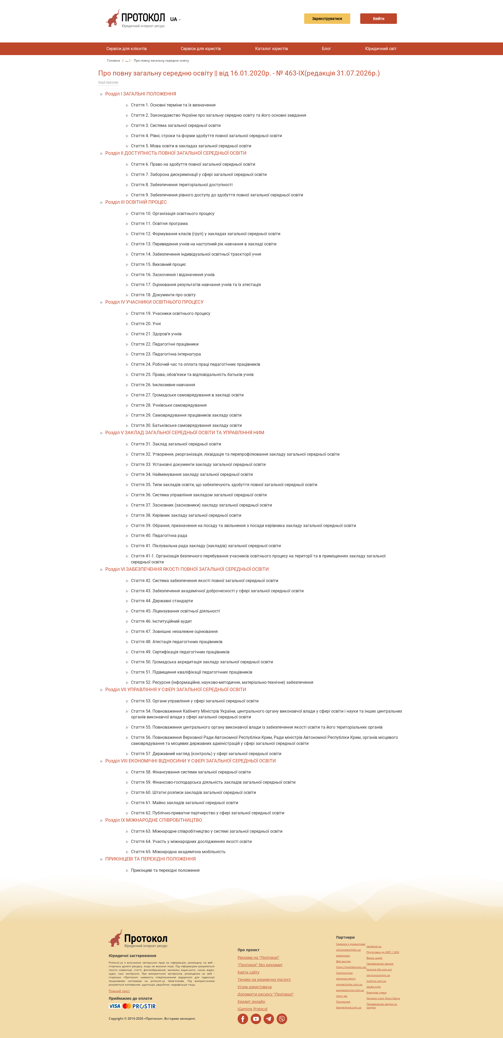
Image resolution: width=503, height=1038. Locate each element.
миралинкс (343, 955)
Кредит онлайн (251, 1001)
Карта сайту (248, 972)
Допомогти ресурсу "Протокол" (266, 994)
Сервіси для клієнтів (126, 48)
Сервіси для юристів (201, 48)
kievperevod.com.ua (348, 1007)
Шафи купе (374, 986)
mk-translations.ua (378, 975)
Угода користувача (255, 986)
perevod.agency (346, 978)
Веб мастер (343, 961)
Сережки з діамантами (350, 944)
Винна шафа (374, 958)
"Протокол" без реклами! (260, 964)
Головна (114, 60)
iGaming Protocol (252, 1008)
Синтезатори (344, 973)
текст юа (341, 996)
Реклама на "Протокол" (258, 957)
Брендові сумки (376, 992)
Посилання (343, 1001)
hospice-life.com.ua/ (379, 969)
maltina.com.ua (376, 981)
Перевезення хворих (380, 963)
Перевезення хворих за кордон (382, 1005)
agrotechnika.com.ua (349, 984)
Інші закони (108, 82)
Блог (326, 48)
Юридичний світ (381, 48)
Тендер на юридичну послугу (264, 979)
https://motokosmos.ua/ (351, 967)
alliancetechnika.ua (348, 949)
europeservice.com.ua (350, 990)
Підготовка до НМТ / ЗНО (383, 952)
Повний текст (119, 991)
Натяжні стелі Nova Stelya (383, 998)
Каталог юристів (271, 48)
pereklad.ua (374, 946)
